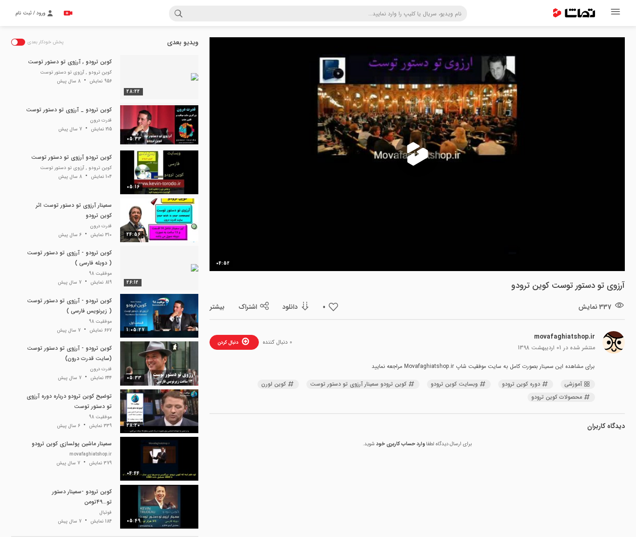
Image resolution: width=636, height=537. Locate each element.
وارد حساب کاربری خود (400, 444)
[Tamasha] (574, 13)
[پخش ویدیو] (417, 154)
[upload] (68, 13)
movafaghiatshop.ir (564, 337)
